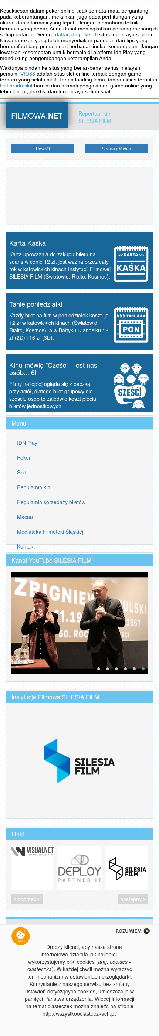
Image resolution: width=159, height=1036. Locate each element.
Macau (25, 516)
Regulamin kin (33, 487)
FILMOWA (36, 114)
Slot (21, 472)
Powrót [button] (43, 148)
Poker (24, 457)
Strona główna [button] (116, 148)
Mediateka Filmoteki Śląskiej (50, 531)
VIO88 (27, 74)
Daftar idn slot (16, 86)
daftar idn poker (73, 34)
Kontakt (26, 546)
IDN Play (27, 442)
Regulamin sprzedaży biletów (51, 502)
